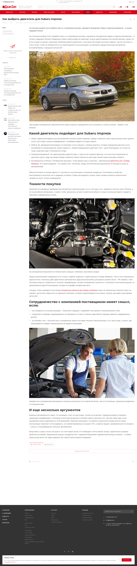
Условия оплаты (86, 515)
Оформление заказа (87, 513)
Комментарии (37, 444)
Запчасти (53, 513)
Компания (5, 510)
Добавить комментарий (82, 451)
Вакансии (5, 522)
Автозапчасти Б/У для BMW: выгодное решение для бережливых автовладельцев (14, 138)
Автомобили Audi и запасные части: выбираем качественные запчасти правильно (14, 124)
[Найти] (114, 7)
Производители (29, 517)
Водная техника (29, 539)
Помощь (27, 513)
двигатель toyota (7, 31)
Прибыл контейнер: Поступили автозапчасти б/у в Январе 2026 (12, 83)
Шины (52, 515)
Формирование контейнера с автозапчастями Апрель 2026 (11, 71)
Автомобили (28, 530)
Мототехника (28, 532)
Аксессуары (54, 519)
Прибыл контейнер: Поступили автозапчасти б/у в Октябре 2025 (12, 93)
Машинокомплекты (30, 535)
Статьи (4, 100)
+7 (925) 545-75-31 (8, 2)
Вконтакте (50, 444)
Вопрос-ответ (29, 515)
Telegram (68, 551)
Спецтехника (28, 537)
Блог (26, 519)
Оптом (4, 519)
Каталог (54, 510)
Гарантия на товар (87, 519)
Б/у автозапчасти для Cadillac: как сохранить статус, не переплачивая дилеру (14, 110)
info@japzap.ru (110, 520)
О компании (6, 513)
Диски (53, 517)
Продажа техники (29, 527)
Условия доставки (87, 517)
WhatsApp (72, 551)
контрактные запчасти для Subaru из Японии (79, 290)
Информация (29, 510)
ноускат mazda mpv (8, 33)
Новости (5, 62)
